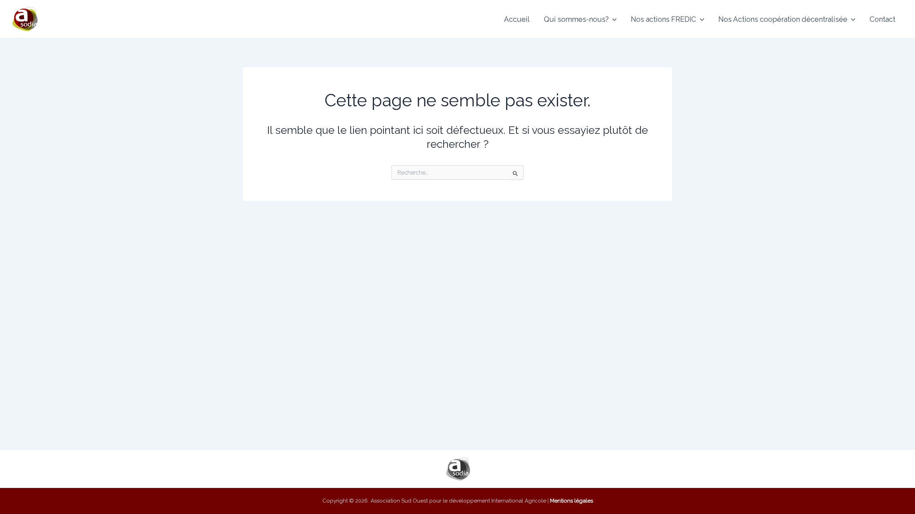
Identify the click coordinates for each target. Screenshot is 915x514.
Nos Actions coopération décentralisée (782, 19)
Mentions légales (571, 501)
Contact (882, 19)
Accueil (517, 19)
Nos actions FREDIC (663, 19)
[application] (613, 19)
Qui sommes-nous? (576, 19)
